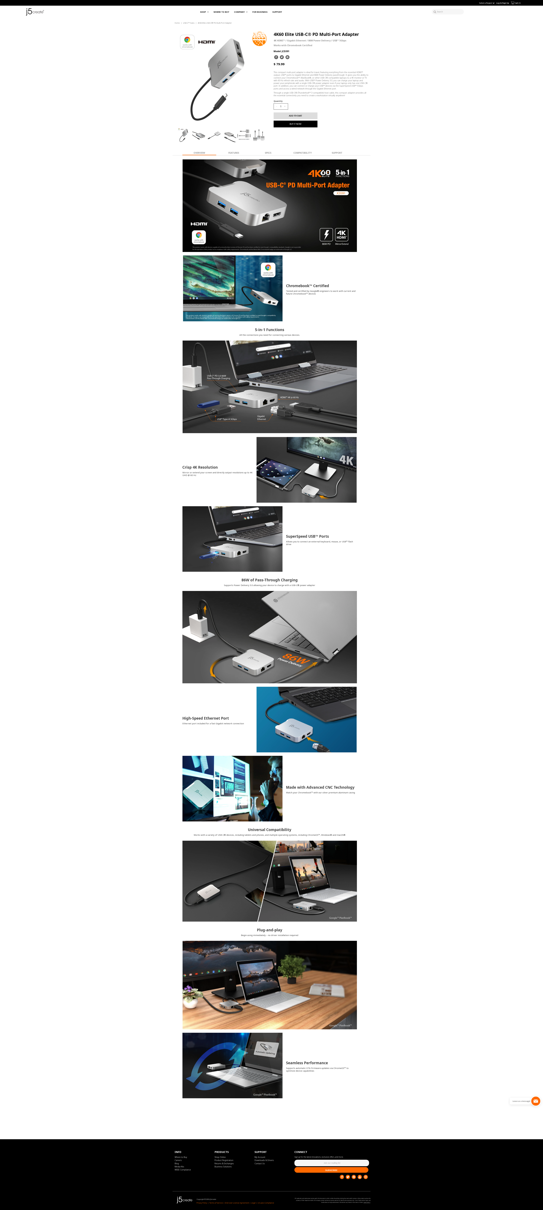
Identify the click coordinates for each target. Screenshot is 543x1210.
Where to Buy (181, 1157)
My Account (260, 1157)
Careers (178, 1160)
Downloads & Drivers (264, 1160)
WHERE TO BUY (221, 11)
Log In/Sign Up (502, 3)
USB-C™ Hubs (188, 23)
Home (177, 23)
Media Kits (179, 1166)
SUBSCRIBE (331, 1170)
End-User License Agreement (237, 1203)
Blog (177, 1163)
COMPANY (239, 11)
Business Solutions (223, 1166)
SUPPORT (277, 11)
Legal (253, 1203)
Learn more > (367, 1202)
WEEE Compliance (183, 1169)
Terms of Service (216, 1203)
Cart (517, 3)
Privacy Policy (202, 1203)
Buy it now (295, 124)
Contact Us (260, 1163)
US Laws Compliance (266, 1203)
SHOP (203, 11)
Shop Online (220, 1157)
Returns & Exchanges (224, 1163)
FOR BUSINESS (260, 11)
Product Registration (224, 1160)
